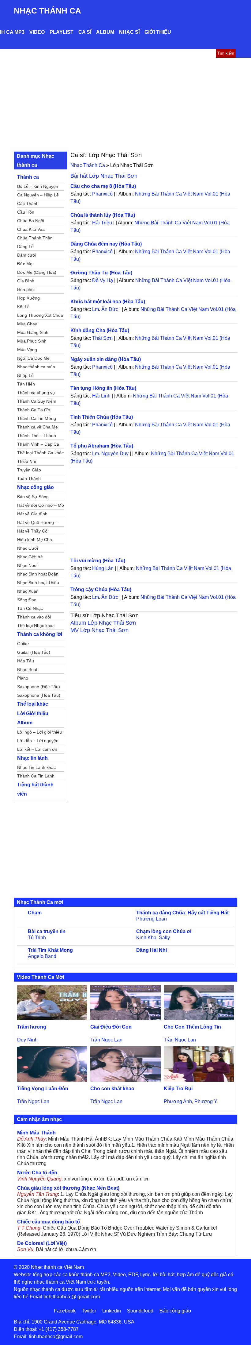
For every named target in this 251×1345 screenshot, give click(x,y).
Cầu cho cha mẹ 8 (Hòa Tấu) (103, 186)
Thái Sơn (102, 338)
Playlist (61, 32)
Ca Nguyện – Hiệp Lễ (38, 194)
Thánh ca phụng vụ (36, 392)
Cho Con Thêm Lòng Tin (192, 1026)
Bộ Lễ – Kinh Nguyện (37, 186)
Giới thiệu (157, 32)
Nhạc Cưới (27, 548)
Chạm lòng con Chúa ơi (163, 931)
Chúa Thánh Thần (35, 237)
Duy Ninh (27, 1039)
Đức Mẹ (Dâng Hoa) (36, 272)
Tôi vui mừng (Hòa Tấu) (97, 560)
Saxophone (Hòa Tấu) (38, 695)
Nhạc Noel (27, 565)
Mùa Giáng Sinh (32, 332)
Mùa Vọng (27, 349)
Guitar (23, 643)
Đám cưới (26, 255)
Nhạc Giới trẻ (30, 556)
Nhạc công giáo (35, 487)
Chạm (35, 912)
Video (37, 32)
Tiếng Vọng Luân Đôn (42, 1088)
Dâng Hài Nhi (151, 950)
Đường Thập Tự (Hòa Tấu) (101, 272)
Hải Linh (101, 395)
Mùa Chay (27, 323)
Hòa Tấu (25, 660)
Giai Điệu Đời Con (111, 1026)
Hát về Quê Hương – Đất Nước (37, 523)
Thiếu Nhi (26, 461)
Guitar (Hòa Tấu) (33, 652)
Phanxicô (102, 193)
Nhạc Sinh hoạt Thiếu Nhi (38, 583)
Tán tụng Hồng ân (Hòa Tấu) (103, 388)
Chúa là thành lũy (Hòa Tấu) (102, 215)
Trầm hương (31, 1026)
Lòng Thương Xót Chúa (40, 315)
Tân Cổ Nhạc (30, 608)
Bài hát (103, 176)
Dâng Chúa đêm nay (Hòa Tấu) (106, 243)
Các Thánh (28, 203)
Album (105, 32)
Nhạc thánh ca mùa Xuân (36, 367)
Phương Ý (205, 1101)
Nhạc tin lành (32, 758)
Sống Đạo (26, 599)
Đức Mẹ (24, 263)
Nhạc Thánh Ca (47, 10)
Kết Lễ (23, 306)
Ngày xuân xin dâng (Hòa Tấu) (105, 359)
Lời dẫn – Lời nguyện (37, 740)
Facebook (65, 1310)
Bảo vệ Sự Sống (33, 496)
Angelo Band (42, 956)
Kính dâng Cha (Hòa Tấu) (99, 330)
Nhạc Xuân (28, 591)
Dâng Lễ (25, 246)
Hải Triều (102, 222)
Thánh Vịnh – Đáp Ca (38, 444)
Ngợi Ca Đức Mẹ (33, 358)
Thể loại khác (32, 704)
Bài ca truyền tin (47, 931)
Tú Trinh (37, 937)
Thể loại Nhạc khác (35, 625)
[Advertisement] (125, 104)
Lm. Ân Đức (105, 309)
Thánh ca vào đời (34, 616)
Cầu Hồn (25, 212)
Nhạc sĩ (129, 32)
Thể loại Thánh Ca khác (40, 452)
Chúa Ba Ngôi (30, 220)
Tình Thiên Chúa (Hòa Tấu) (101, 417)
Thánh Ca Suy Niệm (36, 401)
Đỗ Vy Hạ (102, 280)
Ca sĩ (84, 32)
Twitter (89, 1310)
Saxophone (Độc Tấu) (38, 686)
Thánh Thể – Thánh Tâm (36, 436)
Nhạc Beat (27, 669)
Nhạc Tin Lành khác (36, 767)
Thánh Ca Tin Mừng (36, 418)
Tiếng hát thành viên (35, 789)
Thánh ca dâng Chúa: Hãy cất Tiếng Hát (182, 912)
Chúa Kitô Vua (31, 229)
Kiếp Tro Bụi (178, 1088)
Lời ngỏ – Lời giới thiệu (39, 732)
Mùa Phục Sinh (32, 341)
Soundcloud (140, 1310)
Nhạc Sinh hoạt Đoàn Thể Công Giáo (37, 575)
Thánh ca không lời (39, 634)
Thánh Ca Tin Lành (35, 775)
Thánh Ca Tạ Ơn (33, 409)
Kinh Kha (146, 937)
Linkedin (111, 1310)
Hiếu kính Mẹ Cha (34, 539)
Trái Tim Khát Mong (50, 950)
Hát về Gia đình (32, 513)
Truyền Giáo (29, 469)
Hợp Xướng (28, 298)
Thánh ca (28, 177)
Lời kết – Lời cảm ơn (37, 749)
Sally (164, 937)
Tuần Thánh (29, 478)
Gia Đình (25, 280)
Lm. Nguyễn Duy (110, 453)
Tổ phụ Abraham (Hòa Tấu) (101, 445)
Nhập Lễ (25, 375)
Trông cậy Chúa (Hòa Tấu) (100, 589)
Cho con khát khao (112, 1088)
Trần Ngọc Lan (106, 1039)
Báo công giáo (175, 1310)
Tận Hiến (26, 384)
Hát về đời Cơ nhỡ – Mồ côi (40, 506)
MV (99, 630)
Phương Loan (151, 918)
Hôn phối (26, 289)
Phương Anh (178, 1101)
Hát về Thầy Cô (32, 531)
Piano (22, 678)
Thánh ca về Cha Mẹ (37, 426)
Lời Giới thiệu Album (32, 718)
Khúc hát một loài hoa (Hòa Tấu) (107, 301)
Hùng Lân (103, 568)
